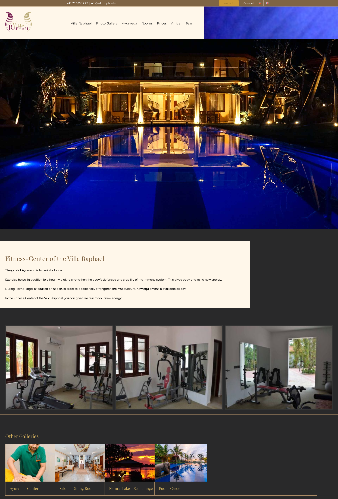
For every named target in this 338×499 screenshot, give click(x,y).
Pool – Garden (171, 488)
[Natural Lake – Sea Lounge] (131, 446)
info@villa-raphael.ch (104, 3)
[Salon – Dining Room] (81, 446)
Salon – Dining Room (77, 488)
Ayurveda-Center (24, 488)
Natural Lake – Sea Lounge (131, 488)
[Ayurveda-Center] (31, 446)
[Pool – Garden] (181, 446)
